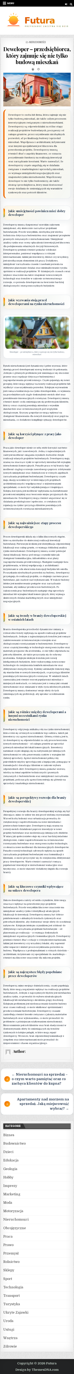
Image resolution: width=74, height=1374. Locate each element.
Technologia (13, 1287)
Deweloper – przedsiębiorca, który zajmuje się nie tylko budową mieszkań (37, 55)
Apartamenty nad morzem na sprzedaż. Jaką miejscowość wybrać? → (43, 1104)
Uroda (8, 1321)
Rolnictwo (11, 1262)
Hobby (8, 1177)
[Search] (71, 4)
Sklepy (8, 1270)
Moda (7, 1203)
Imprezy (10, 1186)
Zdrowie (10, 1346)
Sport (7, 1279)
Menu (10, 3)
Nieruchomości (37, 42)
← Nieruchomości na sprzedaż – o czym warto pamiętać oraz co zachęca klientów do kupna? (40, 1079)
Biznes (8, 1135)
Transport (11, 1296)
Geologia (10, 1169)
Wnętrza (10, 1338)
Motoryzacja (13, 1211)
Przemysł (11, 1253)
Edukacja (10, 1160)
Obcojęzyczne (14, 1228)
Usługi (8, 1329)
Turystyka (11, 1304)
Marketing (11, 1194)
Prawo (8, 1245)
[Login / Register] (66, 4)
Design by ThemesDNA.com (37, 1370)
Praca (8, 1236)
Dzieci (8, 1152)
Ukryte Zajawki (15, 1312)
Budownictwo (14, 1143)
